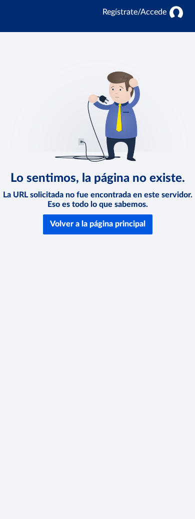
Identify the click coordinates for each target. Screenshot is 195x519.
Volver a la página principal (98, 224)
